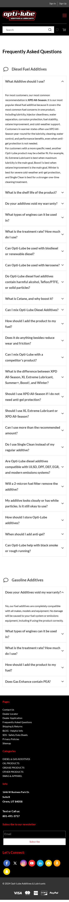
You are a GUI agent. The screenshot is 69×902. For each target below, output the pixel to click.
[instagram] (23, 863)
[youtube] (31, 863)
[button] (34, 81)
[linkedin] (40, 863)
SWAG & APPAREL (12, 776)
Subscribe (34, 841)
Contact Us (8, 709)
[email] (48, 863)
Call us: (16, 811)
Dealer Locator (10, 713)
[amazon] (57, 863)
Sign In (52, 3)
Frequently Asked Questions (17, 722)
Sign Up (62, 3)
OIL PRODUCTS (11, 763)
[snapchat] (6, 871)
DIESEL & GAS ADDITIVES (16, 759)
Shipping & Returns (12, 726)
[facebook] (6, 863)
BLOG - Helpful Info (13, 730)
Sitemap (7, 743)
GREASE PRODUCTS (13, 767)
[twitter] (15, 863)
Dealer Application (12, 718)
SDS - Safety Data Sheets (15, 734)
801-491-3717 (11, 816)
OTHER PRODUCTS (13, 771)
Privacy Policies (11, 739)
